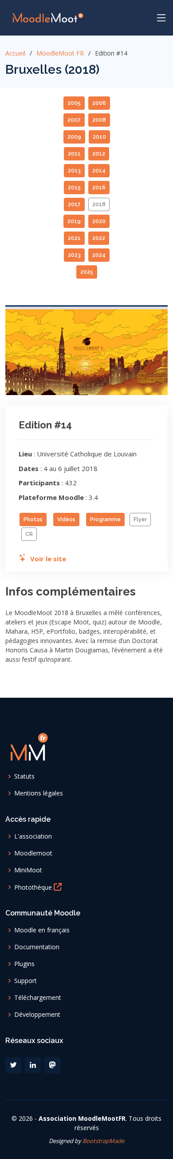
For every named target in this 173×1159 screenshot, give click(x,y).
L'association (33, 836)
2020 (99, 221)
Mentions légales (38, 793)
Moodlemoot (33, 853)
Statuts (24, 776)
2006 (99, 103)
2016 (99, 187)
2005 (74, 103)
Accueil (15, 53)
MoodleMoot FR (60, 53)
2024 (99, 255)
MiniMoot (28, 870)
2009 (74, 137)
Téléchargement (37, 998)
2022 (98, 238)
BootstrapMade (103, 1141)
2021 (74, 238)
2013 (74, 171)
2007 (74, 120)
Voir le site (46, 558)
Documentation (36, 947)
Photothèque (34, 887)
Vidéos (66, 519)
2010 (99, 137)
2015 (74, 187)
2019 (74, 221)
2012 (98, 154)
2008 (99, 120)
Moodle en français (42, 930)
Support (25, 981)
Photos (33, 519)
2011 (74, 154)
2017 (74, 204)
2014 (99, 171)
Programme (105, 519)
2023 (74, 255)
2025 (86, 272)
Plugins (24, 964)
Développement (37, 1014)
